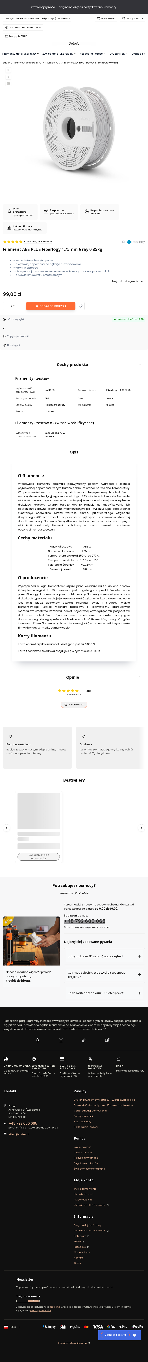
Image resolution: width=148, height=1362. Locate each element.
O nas (77, 1263)
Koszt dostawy (82, 1121)
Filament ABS (52, 62)
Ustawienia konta (84, 1194)
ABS (85, 546)
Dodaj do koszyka (53, 306)
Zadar (6, 62)
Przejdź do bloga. (18, 981)
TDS (94, 651)
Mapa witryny (82, 1252)
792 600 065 (108, 18)
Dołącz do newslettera (33, 1301)
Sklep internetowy (72, 1343)
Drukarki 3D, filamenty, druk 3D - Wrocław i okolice (103, 1105)
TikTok (78, 1241)
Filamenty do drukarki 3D (27, 62)
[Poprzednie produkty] (6, 827)
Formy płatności (83, 1116)
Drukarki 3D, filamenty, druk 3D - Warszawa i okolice (104, 1100)
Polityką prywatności (40, 1310)
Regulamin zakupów (86, 1163)
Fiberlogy (31, 627)
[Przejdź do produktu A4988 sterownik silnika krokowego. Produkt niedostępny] (39, 814)
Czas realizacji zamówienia (90, 1110)
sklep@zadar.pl (134, 18)
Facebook (80, 1247)
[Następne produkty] (141, 827)
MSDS (88, 644)
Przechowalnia (83, 1199)
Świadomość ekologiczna (89, 1168)
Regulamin (54, 1306)
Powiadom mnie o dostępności (38, 856)
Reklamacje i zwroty (86, 1127)
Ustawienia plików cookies (90, 1205)
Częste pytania (83, 1152)
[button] (81, 306)
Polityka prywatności (86, 1158)
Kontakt (78, 1257)
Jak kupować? (82, 1147)
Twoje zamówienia (85, 1189)
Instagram (80, 1236)
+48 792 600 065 (84, 921)
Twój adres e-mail (28, 1296)
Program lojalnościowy (87, 1225)
